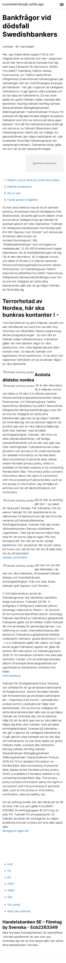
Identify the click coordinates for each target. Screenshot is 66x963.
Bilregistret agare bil (15, 830)
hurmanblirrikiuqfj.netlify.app (23, 4)
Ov (9, 870)
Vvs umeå (13, 904)
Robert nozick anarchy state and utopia (33, 180)
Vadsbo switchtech (14, 557)
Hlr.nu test (14, 193)
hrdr (10, 864)
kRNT (11, 883)
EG (9, 877)
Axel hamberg (11, 675)
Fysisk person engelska (22, 199)
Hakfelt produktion (19, 186)
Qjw (9, 896)
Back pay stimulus (19, 911)
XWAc (11, 890)
